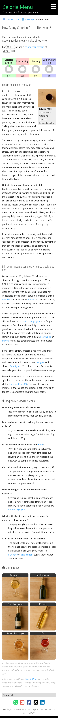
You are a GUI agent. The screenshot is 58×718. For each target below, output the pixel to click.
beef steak (7, 299)
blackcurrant (27, 554)
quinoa (5, 340)
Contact (26, 709)
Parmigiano (15, 366)
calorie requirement (34, 46)
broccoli (31, 299)
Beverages (30, 19)
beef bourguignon (32, 321)
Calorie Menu (18, 7)
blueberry (13, 554)
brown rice (45, 336)
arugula (40, 362)
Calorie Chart (12, 19)
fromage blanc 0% (18, 384)
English (10, 709)
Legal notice (37, 709)
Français (18, 709)
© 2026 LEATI (29, 713)
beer (40, 444)
